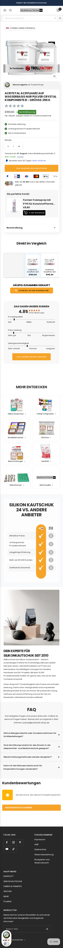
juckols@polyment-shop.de (36, 722)
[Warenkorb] (57, 10)
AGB (36, 844)
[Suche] (10, 10)
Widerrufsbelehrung (44, 854)
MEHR (6, 896)
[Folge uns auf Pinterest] (20, 842)
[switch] (6, 943)
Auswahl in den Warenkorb (34, 290)
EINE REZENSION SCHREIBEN (18, 807)
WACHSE (8, 891)
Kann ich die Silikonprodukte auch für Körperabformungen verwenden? (23, 767)
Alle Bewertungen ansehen (31, 357)
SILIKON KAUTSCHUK (13, 881)
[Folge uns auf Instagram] (13, 842)
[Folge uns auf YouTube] (7, 849)
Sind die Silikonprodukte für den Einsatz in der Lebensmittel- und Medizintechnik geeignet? (27, 747)
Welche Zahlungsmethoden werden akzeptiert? (28, 757)
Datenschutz (40, 849)
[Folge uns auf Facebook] (7, 842)
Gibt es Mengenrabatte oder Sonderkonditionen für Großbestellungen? (30, 735)
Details (20, 156)
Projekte (7, 901)
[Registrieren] (47, 929)
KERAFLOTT (8, 876)
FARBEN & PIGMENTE (13, 886)
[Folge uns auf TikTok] (13, 849)
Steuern (19, 115)
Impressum (39, 839)
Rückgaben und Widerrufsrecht (42, 861)
